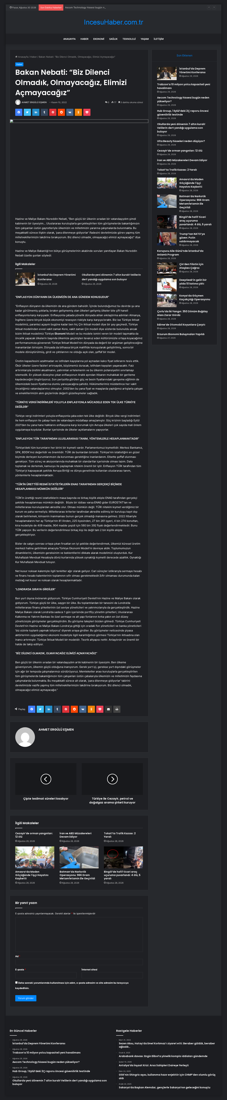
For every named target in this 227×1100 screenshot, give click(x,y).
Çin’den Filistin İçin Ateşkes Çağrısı (191, 266)
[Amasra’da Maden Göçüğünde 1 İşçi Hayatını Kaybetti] (34, 857)
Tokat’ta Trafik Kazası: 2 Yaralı (120, 835)
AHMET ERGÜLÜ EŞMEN (34, 102)
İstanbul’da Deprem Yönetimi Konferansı (192, 70)
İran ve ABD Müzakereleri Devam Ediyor (76, 835)
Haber (84, 38)
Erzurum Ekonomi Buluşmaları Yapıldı (180, 334)
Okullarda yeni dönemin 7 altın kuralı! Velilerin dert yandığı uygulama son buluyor (181, 127)
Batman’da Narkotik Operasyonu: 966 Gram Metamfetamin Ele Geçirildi (77, 875)
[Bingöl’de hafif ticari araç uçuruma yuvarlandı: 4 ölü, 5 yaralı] (123, 857)
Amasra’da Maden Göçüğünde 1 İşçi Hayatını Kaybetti (31, 875)
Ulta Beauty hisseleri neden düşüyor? (181, 141)
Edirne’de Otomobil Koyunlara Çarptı (181, 324)
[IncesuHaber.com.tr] (113, 22)
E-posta (20, 969)
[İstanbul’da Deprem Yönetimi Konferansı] (25, 279)
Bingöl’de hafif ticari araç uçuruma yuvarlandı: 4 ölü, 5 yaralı (122, 875)
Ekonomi (98, 38)
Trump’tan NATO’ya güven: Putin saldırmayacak (192, 237)
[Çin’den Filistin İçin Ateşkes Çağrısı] (167, 269)
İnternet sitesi (89, 969)
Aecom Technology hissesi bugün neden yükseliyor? (94, 7)
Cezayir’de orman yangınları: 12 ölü (34, 835)
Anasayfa (69, 38)
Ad (17, 956)
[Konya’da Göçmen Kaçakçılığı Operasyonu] (167, 300)
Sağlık (113, 38)
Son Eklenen (184, 55)
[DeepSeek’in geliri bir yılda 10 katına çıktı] (167, 284)
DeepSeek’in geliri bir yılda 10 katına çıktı (193, 281)
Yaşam (145, 38)
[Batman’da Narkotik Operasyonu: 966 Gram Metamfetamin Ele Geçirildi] (79, 857)
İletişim (159, 38)
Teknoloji (129, 38)
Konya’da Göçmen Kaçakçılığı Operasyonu (194, 297)
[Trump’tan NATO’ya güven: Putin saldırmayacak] (167, 238)
